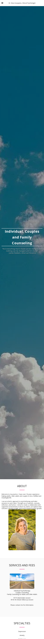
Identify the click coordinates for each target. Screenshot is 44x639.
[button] (2, 3)
